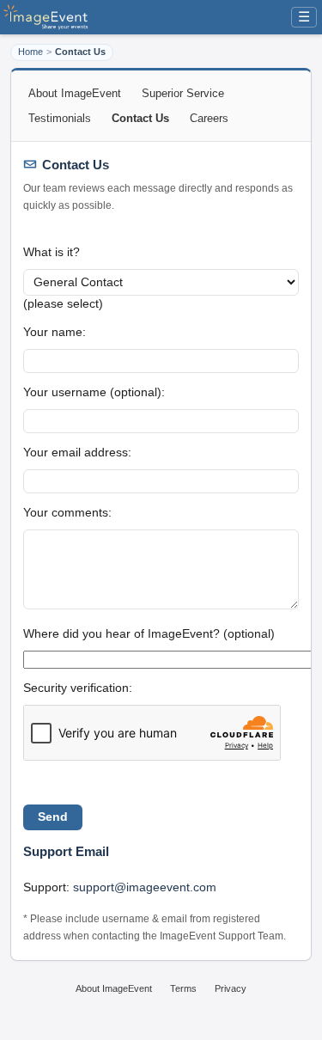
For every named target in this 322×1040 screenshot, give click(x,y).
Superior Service (183, 93)
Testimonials (59, 118)
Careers (209, 118)
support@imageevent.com (144, 887)
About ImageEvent (74, 93)
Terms (183, 988)
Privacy (230, 988)
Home (30, 51)
